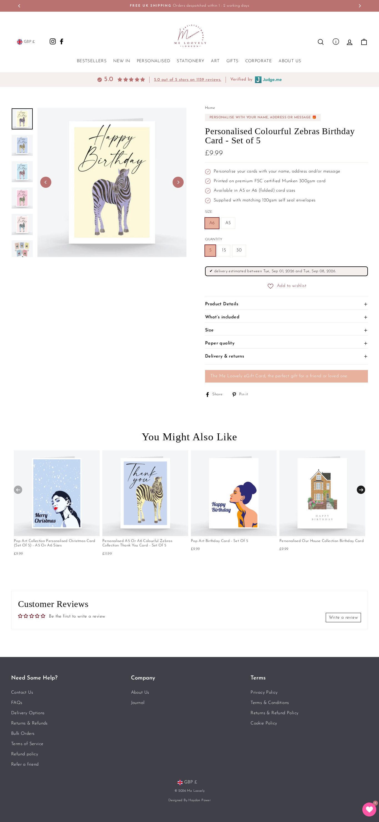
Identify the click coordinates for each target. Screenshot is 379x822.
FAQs (16, 703)
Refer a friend (25, 764)
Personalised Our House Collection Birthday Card (321, 541)
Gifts (232, 61)
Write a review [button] (343, 617)
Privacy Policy (264, 692)
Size (208, 212)
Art (215, 61)
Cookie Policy (264, 723)
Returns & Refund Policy (274, 713)
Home (210, 108)
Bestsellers (92, 61)
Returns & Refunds (29, 723)
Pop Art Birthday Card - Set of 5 (219, 541)
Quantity (213, 239)
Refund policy (24, 754)
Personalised (153, 61)
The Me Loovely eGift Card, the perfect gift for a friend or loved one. (279, 376)
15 (224, 250)
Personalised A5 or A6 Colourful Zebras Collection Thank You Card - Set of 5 (137, 543)
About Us (290, 61)
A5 (228, 223)
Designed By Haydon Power (189, 800)
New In (121, 61)
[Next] (359, 5)
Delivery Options (27, 713)
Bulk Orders (22, 733)
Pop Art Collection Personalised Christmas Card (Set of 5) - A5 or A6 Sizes (54, 543)
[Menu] (336, 41)
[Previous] (19, 5)
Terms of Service (27, 744)
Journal (138, 703)
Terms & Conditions (270, 703)
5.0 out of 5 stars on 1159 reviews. (187, 80)
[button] (369, 809)
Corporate (258, 61)
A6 (212, 223)
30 (239, 250)
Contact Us (22, 692)
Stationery (190, 61)
